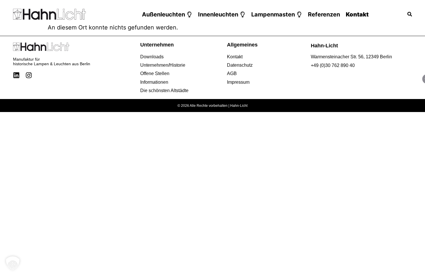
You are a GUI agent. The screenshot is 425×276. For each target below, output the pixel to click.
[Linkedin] (16, 75)
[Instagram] (28, 75)
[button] (167, 14)
